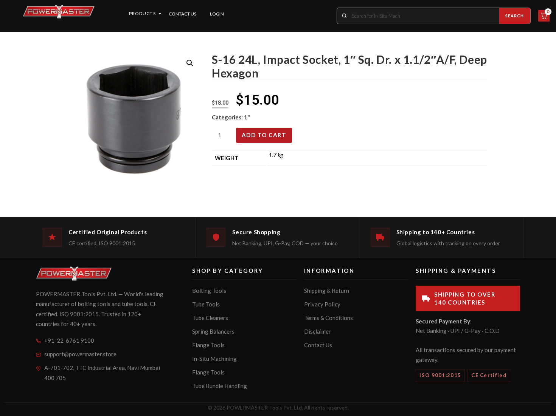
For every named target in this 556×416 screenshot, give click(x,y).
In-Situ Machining (214, 358)
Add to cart (264, 134)
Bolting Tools (209, 290)
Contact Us (182, 14)
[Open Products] (160, 13)
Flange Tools (208, 345)
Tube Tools (206, 304)
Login (217, 14)
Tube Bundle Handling (219, 385)
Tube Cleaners (210, 317)
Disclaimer (317, 331)
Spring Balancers (213, 331)
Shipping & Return (326, 290)
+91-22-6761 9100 (69, 340)
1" (247, 117)
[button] (190, 63)
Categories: (228, 117)
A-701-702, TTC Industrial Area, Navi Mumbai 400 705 (102, 372)
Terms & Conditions (328, 317)
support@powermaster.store (80, 354)
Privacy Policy (322, 304)
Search (514, 15)
